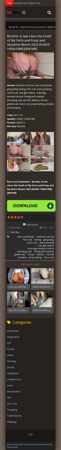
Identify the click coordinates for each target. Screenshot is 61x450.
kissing (37, 239)
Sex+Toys (12, 403)
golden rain (19, 254)
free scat (27, 239)
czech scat (32, 242)
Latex (10, 385)
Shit (9, 397)
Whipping (11, 421)
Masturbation (14, 391)
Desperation (13, 336)
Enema (10, 349)
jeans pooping (47, 242)
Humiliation (12, 373)
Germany (11, 361)
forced (31, 254)
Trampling (12, 409)
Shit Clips (15, 232)
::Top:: (30, 434)
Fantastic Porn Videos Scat (26, 3)
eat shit (50, 254)
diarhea (40, 254)
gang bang (48, 239)
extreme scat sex (45, 236)
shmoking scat (24, 251)
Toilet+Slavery (14, 415)
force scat (49, 257)
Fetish (10, 355)
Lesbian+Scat (14, 379)
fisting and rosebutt (44, 251)
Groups (10, 367)
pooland (22, 257)
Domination (13, 330)
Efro (9, 343)
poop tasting (35, 257)
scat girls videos (46, 245)
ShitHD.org (13, 12)
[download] (31, 206)
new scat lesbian (26, 236)
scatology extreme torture (40, 248)
